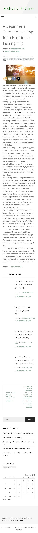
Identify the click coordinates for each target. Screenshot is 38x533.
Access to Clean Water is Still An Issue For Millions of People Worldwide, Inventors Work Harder (27, 397)
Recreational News (12, 51)
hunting (26, 180)
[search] (35, 16)
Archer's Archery (19, 8)
